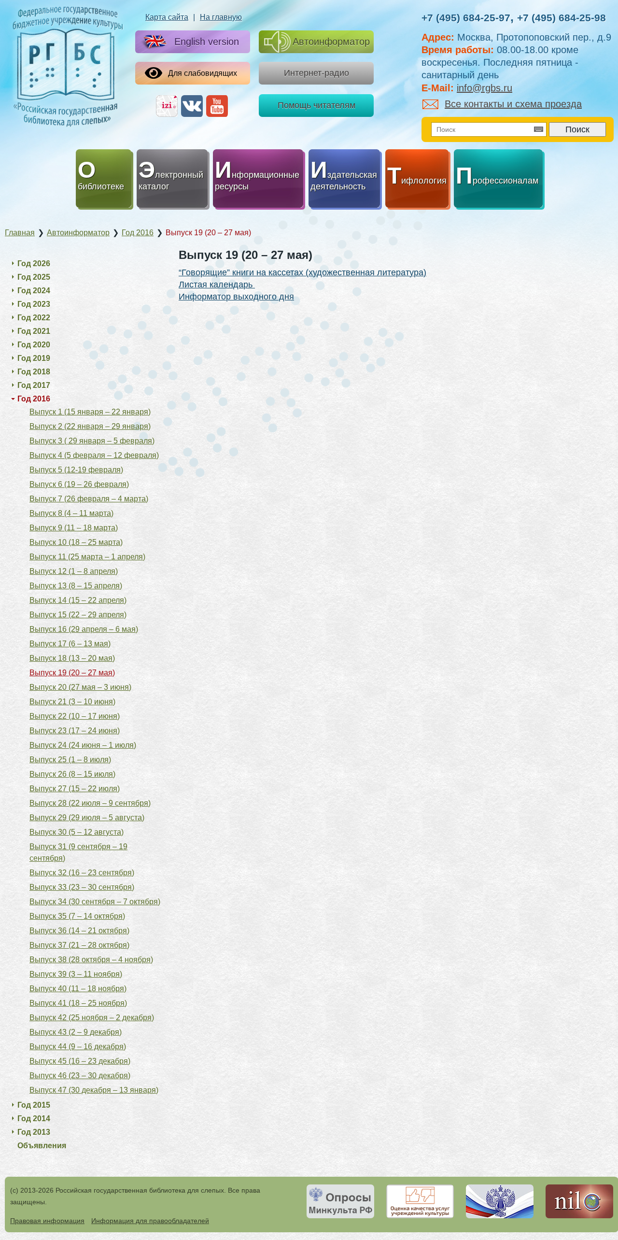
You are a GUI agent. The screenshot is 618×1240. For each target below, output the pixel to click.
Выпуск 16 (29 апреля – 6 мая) (83, 629)
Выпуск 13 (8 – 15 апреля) (75, 586)
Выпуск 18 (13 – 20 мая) (72, 658)
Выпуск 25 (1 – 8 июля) (70, 759)
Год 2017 (33, 385)
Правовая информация (47, 1221)
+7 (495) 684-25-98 (561, 17)
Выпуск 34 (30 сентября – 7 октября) (94, 902)
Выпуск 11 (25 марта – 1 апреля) (87, 557)
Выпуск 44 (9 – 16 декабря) (77, 1046)
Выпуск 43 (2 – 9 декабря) (75, 1032)
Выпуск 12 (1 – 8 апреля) (73, 571)
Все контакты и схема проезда (513, 104)
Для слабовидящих (202, 73)
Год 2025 (33, 277)
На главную (221, 17)
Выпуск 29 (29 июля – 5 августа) (86, 817)
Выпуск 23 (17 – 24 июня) (74, 731)
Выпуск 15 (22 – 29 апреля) (77, 615)
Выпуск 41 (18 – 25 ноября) (78, 1003)
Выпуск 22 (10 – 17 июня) (74, 716)
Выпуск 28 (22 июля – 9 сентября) (90, 803)
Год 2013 (33, 1132)
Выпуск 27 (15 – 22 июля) (74, 788)
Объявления (41, 1145)
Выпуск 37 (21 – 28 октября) (79, 945)
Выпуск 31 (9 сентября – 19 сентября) (78, 852)
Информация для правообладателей (150, 1221)
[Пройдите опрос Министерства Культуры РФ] (340, 1201)
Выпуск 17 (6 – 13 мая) (70, 644)
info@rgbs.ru (484, 88)
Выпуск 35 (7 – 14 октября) (77, 916)
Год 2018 (33, 372)
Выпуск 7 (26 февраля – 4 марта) (88, 499)
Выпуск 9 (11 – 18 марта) (73, 528)
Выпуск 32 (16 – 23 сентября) (81, 873)
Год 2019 (33, 358)
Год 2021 (33, 331)
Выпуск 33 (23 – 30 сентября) (81, 887)
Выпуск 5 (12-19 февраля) (76, 470)
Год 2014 (33, 1118)
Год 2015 (33, 1105)
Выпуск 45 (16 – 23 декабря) (79, 1061)
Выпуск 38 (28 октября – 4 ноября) (91, 959)
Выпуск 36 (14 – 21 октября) (79, 930)
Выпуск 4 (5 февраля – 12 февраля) (94, 455)
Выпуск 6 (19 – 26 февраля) (79, 484)
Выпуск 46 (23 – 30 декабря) (79, 1075)
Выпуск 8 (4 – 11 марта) (71, 513)
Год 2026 (33, 263)
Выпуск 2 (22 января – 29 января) (90, 426)
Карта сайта (166, 17)
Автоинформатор (331, 41)
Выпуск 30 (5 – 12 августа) (76, 832)
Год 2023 (33, 304)
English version (206, 41)
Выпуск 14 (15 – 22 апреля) (77, 600)
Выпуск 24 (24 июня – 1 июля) (82, 745)
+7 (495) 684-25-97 (465, 17)
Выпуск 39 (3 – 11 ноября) (75, 974)
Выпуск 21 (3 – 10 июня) (72, 702)
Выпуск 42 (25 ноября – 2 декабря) (91, 1017)
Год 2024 (33, 290)
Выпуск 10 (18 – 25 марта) (76, 542)
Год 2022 (33, 318)
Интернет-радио (316, 73)
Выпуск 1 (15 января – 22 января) (90, 412)
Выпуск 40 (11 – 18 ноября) (77, 988)
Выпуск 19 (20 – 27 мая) (72, 673)
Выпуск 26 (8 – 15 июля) (72, 774)
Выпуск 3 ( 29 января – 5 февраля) (91, 441)
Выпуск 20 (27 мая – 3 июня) (80, 687)
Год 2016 (33, 399)
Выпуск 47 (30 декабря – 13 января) (93, 1090)
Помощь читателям (316, 105)
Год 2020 (33, 345)
